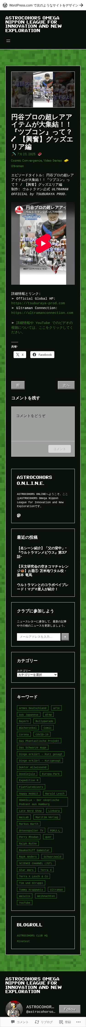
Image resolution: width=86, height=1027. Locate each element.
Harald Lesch (54, 793)
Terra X (46, 870)
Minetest (23, 941)
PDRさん (55, 830)
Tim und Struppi (31, 883)
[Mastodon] (19, 515)
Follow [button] (69, 1009)
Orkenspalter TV (31, 830)
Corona (24, 734)
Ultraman (17, 166)
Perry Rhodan (28, 837)
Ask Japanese (28, 714)
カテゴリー (24, 670)
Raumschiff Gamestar (34, 850)
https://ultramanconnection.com (42, 313)
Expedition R (28, 780)
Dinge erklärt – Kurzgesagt (40, 760)
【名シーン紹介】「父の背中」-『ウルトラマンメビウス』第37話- (42, 552)
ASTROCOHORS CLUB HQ (32, 935)
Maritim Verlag (47, 817)
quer (48, 837)
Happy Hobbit (28, 793)
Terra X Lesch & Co (33, 876)
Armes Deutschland (32, 708)
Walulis (24, 896)
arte (56, 708)
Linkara (54, 810)
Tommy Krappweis (31, 889)
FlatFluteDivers (31, 787)
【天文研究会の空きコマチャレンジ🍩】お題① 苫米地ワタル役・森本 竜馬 (43, 570)
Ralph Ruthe (28, 843)
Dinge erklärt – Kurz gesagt (40, 754)
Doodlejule (27, 774)
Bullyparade (44, 721)
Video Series (53, 160)
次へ (66, 385)
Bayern (24, 721)
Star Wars (26, 870)
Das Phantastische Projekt (39, 741)
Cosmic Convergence (26, 160)
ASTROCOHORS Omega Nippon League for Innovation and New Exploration (34, 24)
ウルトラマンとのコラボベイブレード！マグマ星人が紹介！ (43, 587)
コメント (59, 449)
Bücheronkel (28, 727)
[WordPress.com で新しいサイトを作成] (43, 5)
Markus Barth (28, 823)
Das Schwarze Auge (32, 747)
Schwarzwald (52, 856)
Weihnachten (46, 896)
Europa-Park (51, 774)
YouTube (24, 902)
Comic (48, 727)
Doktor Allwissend (32, 767)
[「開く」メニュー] (8, 41)
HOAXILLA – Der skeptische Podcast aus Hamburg (39, 802)
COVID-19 (42, 734)
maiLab (24, 817)
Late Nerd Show (30, 810)
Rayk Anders (28, 856)
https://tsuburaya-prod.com (38, 303)
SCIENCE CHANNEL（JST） (36, 863)
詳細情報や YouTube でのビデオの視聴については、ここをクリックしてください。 (42, 327)
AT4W (48, 714)
